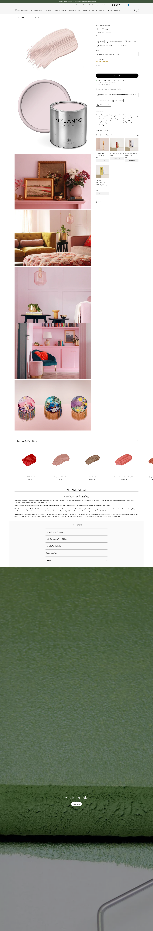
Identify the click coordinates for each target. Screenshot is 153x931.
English (123, 5)
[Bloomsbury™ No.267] (60, 460)
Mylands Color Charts (117, 153)
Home (16, 18)
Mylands (98, 32)
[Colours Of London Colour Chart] (132, 144)
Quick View (102, 160)
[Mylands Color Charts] (117, 144)
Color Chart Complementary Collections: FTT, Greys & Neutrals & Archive (101, 184)
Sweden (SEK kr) (133, 5)
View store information (104, 84)
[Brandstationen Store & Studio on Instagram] (117, 5)
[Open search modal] (130, 10)
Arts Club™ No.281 (29, 477)
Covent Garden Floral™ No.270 (124, 477)
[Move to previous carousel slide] (132, 441)
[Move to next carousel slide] (136, 441)
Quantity (98, 65)
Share (99, 201)
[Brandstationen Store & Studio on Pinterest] (114, 5)
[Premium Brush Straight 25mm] (102, 144)
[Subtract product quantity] (102, 69)
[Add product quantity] (97, 69)
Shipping (106, 89)
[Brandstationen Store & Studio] (22, 10)
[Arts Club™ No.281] (29, 460)
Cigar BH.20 (92, 477)
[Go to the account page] (134, 10)
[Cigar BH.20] (92, 460)
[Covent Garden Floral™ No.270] (123, 460)
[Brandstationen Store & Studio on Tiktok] (119, 5)
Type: (97, 50)
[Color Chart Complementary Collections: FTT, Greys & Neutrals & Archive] (102, 171)
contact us (107, 94)
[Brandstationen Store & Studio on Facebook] (112, 5)
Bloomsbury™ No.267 (60, 477)
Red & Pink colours (24, 18)
